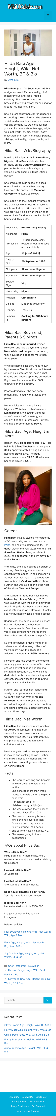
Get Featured (38, 1106)
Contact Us (27, 1097)
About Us (14, 1097)
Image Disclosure (20, 1106)
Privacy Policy (18, 1101)
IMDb (7, 545)
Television (33, 965)
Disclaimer (41, 1097)
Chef (10, 965)
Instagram (20, 965)
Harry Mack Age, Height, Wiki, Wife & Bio (27, 1029)
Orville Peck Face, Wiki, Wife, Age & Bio (27, 1034)
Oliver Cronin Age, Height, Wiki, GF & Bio (27, 1025)
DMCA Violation (37, 1101)
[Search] (48, 1000)
